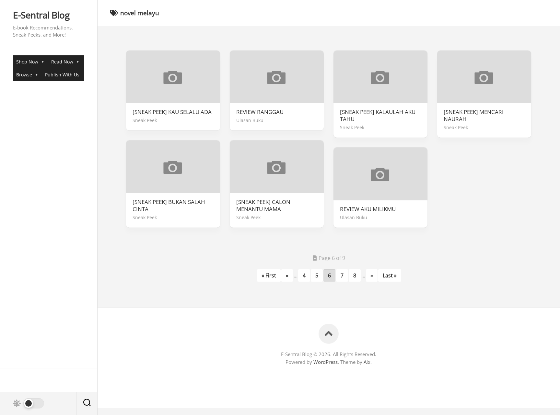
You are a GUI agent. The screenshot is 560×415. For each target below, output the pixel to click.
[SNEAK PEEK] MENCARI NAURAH (474, 115)
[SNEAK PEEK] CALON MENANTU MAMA (263, 205)
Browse (24, 75)
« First (269, 275)
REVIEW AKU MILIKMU (368, 209)
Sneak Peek (145, 120)
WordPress (325, 362)
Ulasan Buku (249, 120)
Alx (367, 362)
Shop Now (27, 62)
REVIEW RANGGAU (260, 112)
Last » (390, 275)
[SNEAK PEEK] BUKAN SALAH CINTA (169, 205)
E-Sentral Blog (41, 15)
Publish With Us (62, 75)
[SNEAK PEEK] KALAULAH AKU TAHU (377, 115)
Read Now (62, 62)
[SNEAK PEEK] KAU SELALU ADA (172, 112)
